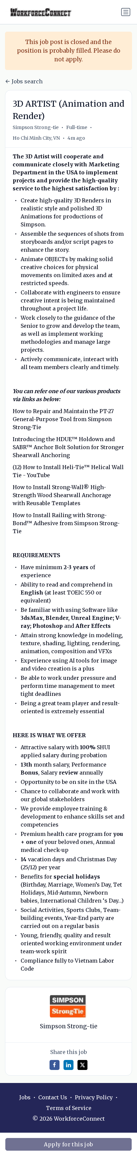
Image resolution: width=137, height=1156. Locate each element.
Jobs (25, 1097)
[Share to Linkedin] (68, 1065)
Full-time (76, 127)
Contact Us (52, 1097)
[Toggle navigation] (125, 12)
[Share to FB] (55, 1065)
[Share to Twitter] (82, 1065)
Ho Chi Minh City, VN (36, 138)
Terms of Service (68, 1108)
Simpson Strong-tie (36, 127)
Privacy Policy (94, 1097)
